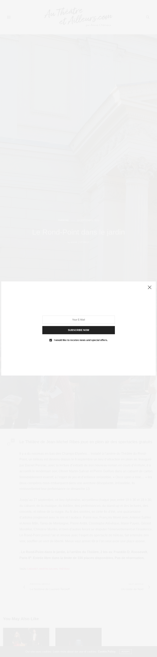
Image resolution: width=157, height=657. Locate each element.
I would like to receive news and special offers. (81, 340)
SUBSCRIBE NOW (78, 330)
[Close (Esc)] (150, 288)
